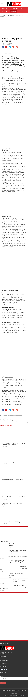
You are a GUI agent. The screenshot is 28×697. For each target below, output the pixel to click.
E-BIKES (13, 9)
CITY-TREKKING (5, 9)
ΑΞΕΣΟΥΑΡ (13, 11)
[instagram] (4, 669)
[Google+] (11, 693)
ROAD (21, 9)
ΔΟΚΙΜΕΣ (5, 15)
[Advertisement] (14, 604)
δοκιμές (14, 415)
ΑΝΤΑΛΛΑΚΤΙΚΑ (5, 11)
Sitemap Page (3, 663)
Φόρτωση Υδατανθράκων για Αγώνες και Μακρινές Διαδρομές (10, 419)
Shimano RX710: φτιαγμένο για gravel (9, 462)
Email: (1, 676)
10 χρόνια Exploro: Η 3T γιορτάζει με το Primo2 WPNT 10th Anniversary (14, 497)
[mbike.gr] (14, 3)
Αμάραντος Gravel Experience (19, 422)
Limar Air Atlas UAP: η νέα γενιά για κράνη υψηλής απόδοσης (12, 504)
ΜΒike (4, 43)
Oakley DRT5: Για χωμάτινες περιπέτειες (17, 556)
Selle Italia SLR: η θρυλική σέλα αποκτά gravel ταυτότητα (13, 479)
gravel (5, 415)
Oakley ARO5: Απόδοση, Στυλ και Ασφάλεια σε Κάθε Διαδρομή (16, 561)
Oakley (10, 415)
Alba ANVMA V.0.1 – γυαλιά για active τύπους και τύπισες (18, 550)
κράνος (19, 415)
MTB (17, 9)
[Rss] (6, 669)
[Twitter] (2, 669)
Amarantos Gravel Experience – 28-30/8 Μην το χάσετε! (13, 522)
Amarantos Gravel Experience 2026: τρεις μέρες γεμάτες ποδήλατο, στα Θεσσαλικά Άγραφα (13, 444)
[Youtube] (15, 693)
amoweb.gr (14, 691)
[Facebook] (1, 669)
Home (1, 15)
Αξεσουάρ (10, 15)
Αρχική (8, 44)
